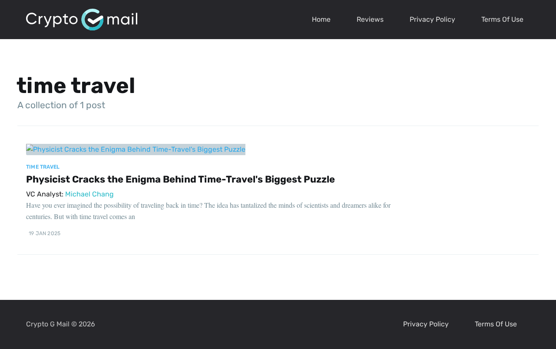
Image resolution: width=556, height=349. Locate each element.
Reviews (370, 19)
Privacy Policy (432, 19)
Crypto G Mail (48, 324)
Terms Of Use (502, 19)
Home (321, 19)
